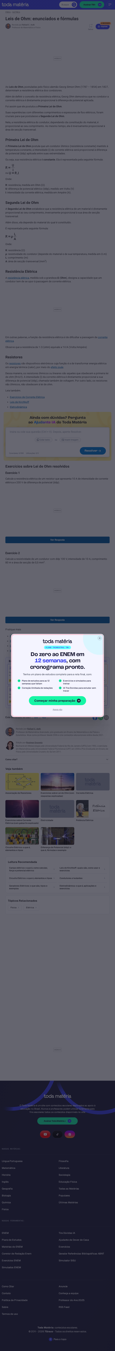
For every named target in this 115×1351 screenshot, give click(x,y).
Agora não (57, 709)
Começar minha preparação (54, 701)
